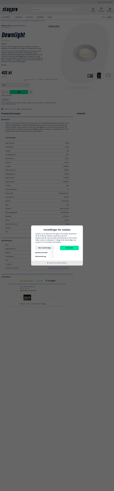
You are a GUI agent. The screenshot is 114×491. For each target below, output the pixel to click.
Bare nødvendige (44, 248)
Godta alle (69, 248)
